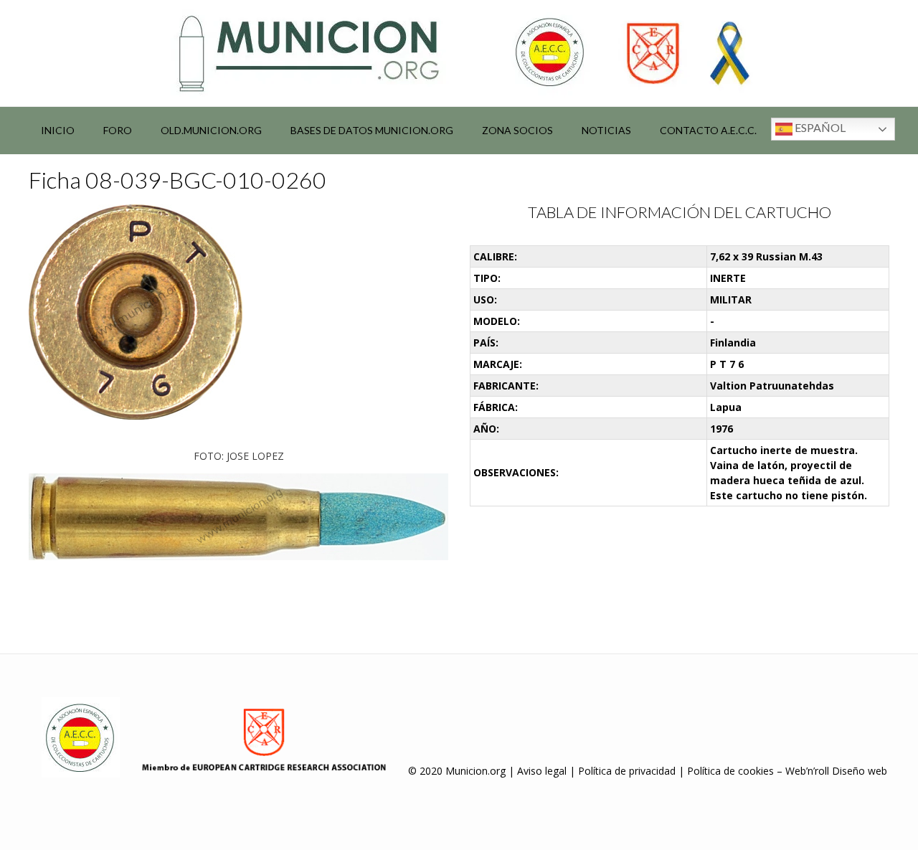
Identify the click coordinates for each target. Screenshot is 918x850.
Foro (117, 130)
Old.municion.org (211, 130)
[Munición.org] (459, 53)
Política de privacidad (627, 771)
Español (819, 127)
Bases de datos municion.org (371, 130)
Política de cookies (730, 771)
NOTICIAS (606, 130)
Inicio (58, 130)
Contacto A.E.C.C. (708, 130)
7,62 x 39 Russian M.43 (766, 256)
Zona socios (517, 130)
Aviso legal (542, 771)
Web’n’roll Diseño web (836, 771)
